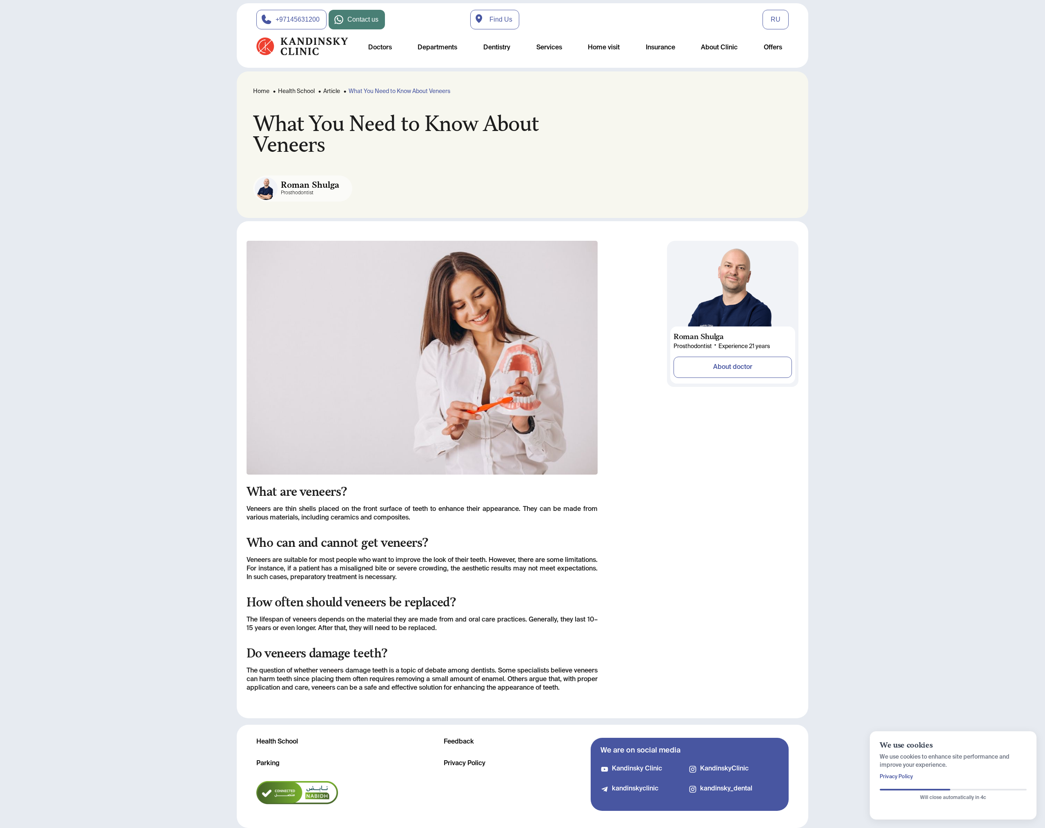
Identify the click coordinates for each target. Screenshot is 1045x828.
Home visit (604, 47)
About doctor (732, 367)
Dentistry (496, 47)
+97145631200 (298, 19)
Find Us (500, 19)
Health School (296, 91)
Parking (268, 763)
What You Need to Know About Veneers (399, 91)
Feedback (459, 742)
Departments (437, 47)
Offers (773, 47)
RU (775, 19)
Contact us (362, 19)
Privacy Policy (464, 763)
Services (549, 47)
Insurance (660, 47)
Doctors (380, 47)
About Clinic (719, 47)
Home (261, 91)
